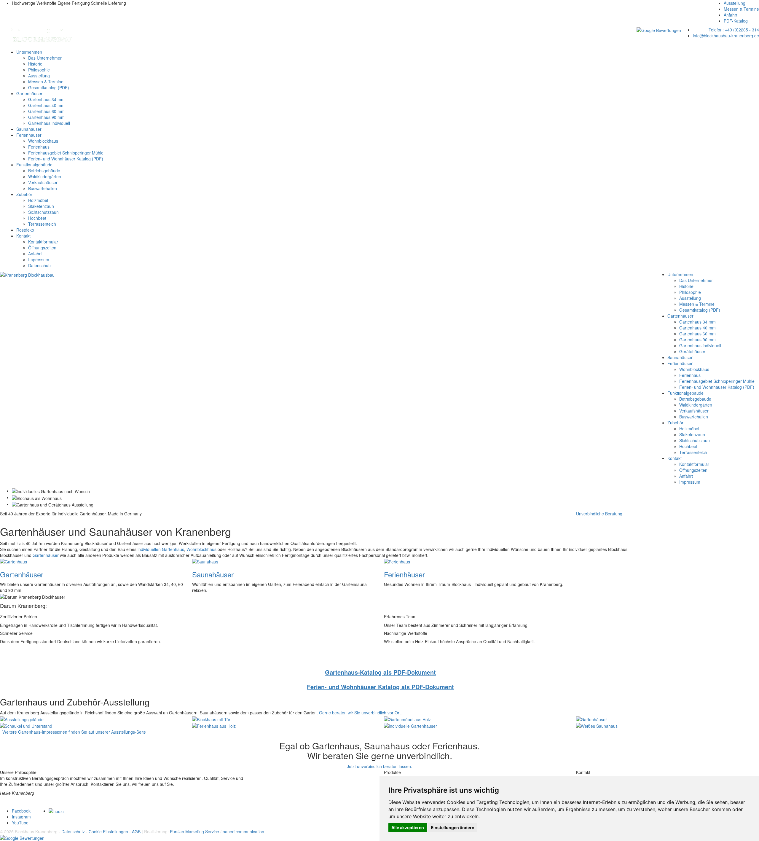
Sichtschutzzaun (43, 212)
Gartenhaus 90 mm (46, 117)
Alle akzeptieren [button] (407, 827)
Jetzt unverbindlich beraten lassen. (379, 766)
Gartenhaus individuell (49, 123)
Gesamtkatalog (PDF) (48, 87)
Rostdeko (25, 230)
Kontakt (23, 236)
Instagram (21, 817)
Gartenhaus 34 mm (46, 99)
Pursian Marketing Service (194, 831)
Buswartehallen (42, 188)
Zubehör (24, 194)
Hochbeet (37, 218)
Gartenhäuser (29, 93)
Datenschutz (40, 265)
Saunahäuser (29, 129)
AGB (136, 831)
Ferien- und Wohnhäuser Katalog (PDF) (65, 159)
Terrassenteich (42, 224)
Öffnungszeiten (42, 248)
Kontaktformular (43, 242)
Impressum (38, 259)
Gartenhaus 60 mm (46, 111)
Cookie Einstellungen (108, 831)
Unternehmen (29, 52)
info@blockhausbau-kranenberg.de (726, 36)
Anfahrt (730, 15)
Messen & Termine (741, 9)
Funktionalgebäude (34, 165)
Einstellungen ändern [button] (452, 827)
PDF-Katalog (736, 21)
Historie (35, 64)
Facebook (21, 811)
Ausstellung (734, 3)
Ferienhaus (39, 147)
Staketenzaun (41, 206)
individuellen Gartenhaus (161, 549)
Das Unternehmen (45, 58)
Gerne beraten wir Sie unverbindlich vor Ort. (360, 713)
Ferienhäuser (29, 135)
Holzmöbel (38, 200)
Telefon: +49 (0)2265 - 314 (734, 30)
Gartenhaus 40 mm (46, 105)
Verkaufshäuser (43, 182)
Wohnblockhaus (43, 141)
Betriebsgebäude (44, 170)
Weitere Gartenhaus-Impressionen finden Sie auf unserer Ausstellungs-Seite (73, 732)
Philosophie (39, 70)
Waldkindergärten (44, 176)
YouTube (20, 823)
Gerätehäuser (692, 351)
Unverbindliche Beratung (599, 514)
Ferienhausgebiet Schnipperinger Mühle (65, 153)
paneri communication (243, 831)
